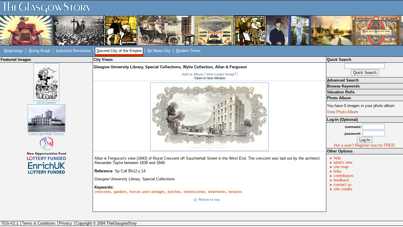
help (337, 158)
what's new (343, 162)
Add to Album (193, 74)
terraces (235, 191)
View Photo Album (342, 112)
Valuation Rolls (341, 92)
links (338, 171)
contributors (344, 176)
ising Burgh (39, 50)
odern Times (188, 50)
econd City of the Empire (119, 50)
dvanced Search (343, 80)
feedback (341, 180)
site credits (343, 189)
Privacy (65, 223)
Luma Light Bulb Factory (46, 134)
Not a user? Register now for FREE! (364, 145)
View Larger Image (220, 74)
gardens (120, 191)
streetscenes (195, 191)
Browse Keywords (343, 86)
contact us (343, 184)
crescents (102, 191)
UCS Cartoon (46, 102)
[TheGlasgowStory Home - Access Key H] (49, 7)
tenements (217, 191)
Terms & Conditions (38, 223)
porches (174, 191)
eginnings (13, 50)
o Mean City (159, 50)
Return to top (209, 199)
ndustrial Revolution (73, 50)
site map (341, 167)
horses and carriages (147, 191)
